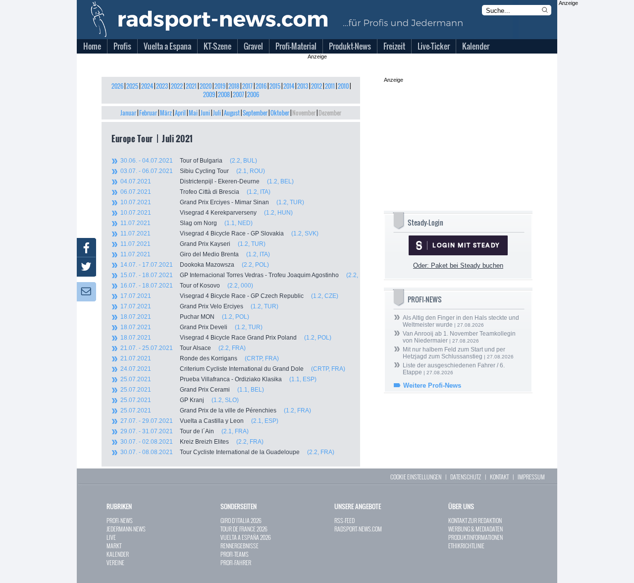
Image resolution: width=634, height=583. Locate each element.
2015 (274, 86)
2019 (219, 86)
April (180, 113)
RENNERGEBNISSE (239, 545)
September (255, 113)
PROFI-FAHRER (235, 562)
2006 (253, 94)
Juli (217, 113)
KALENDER (117, 554)
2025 (132, 86)
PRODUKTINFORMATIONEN (475, 537)
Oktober (279, 113)
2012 (316, 86)
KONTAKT (499, 476)
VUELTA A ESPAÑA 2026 (245, 537)
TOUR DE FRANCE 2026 (243, 529)
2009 (209, 94)
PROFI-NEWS (119, 520)
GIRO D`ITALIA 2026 (241, 520)
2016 (261, 86)
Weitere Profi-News (432, 385)
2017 (247, 86)
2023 (162, 86)
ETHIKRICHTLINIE (466, 545)
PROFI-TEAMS (234, 554)
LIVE (111, 537)
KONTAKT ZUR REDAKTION (475, 520)
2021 (191, 86)
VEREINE (115, 562)
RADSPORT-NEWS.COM (358, 529)
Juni (205, 113)
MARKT (113, 545)
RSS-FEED (344, 520)
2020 (205, 86)
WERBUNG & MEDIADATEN (475, 529)
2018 (233, 86)
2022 (177, 86)
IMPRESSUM (531, 476)
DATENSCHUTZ (465, 476)
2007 (238, 94)
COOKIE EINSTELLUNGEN (415, 476)
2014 (288, 86)
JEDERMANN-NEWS (126, 529)
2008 (224, 94)
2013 (302, 86)
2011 (330, 86)
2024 (147, 86)
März (166, 113)
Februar (148, 113)
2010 (343, 86)
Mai (193, 113)
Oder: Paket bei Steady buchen (458, 265)
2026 (117, 86)
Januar (128, 113)
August (232, 113)
